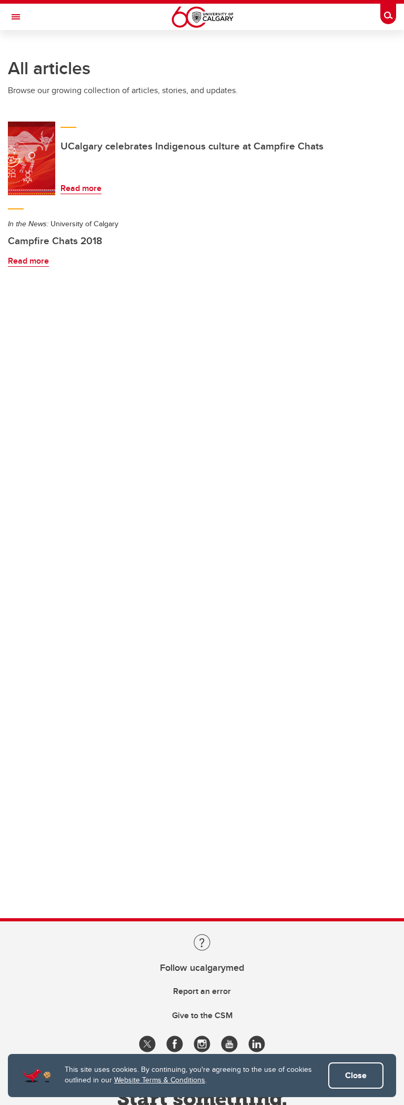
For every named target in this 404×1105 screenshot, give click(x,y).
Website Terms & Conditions (159, 1079)
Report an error (202, 991)
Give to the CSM (202, 1015)
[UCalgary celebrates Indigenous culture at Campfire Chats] (31, 158)
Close (356, 1075)
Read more (81, 188)
